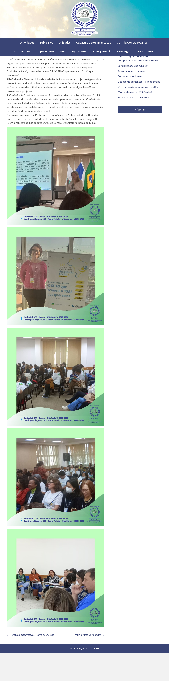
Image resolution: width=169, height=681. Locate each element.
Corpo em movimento (130, 76)
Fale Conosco (146, 51)
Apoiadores (79, 51)
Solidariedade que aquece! (133, 66)
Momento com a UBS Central (135, 92)
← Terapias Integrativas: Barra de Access (30, 635)
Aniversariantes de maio (132, 71)
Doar (63, 51)
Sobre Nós (46, 42)
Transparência (102, 51)
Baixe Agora (124, 51)
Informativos (22, 51)
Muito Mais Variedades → (89, 635)
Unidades (65, 42)
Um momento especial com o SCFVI (138, 87)
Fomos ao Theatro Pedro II (133, 97)
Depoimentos (45, 51)
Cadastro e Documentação (93, 42)
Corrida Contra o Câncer (133, 42)
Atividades (27, 42)
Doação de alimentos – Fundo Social (139, 81)
